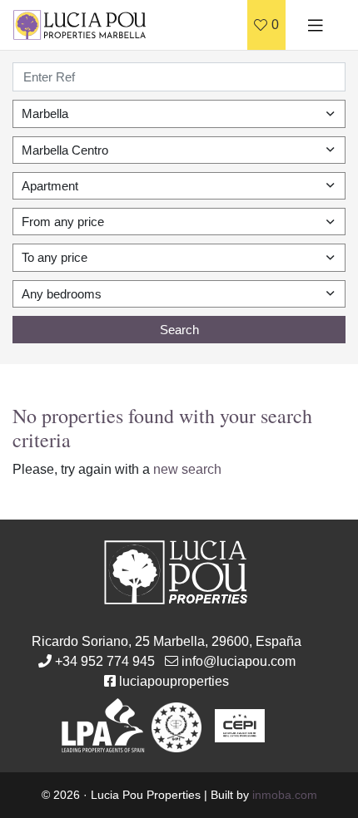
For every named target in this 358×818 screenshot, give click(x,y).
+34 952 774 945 (105, 661)
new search (187, 469)
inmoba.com (284, 794)
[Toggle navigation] (315, 25)
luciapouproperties (174, 681)
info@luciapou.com (238, 661)
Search (179, 330)
